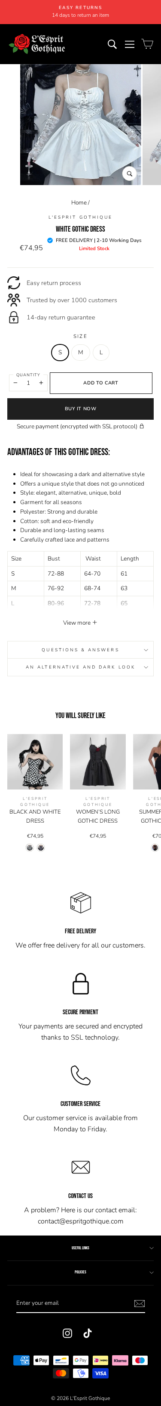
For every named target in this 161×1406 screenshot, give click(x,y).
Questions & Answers (80, 650)
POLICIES (80, 1272)
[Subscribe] (139, 1303)
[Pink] (41, 848)
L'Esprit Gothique (80, 217)
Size (80, 336)
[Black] (29, 848)
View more (77, 623)
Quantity (28, 375)
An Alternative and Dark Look (80, 667)
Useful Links (80, 1248)
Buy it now (81, 409)
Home (79, 202)
